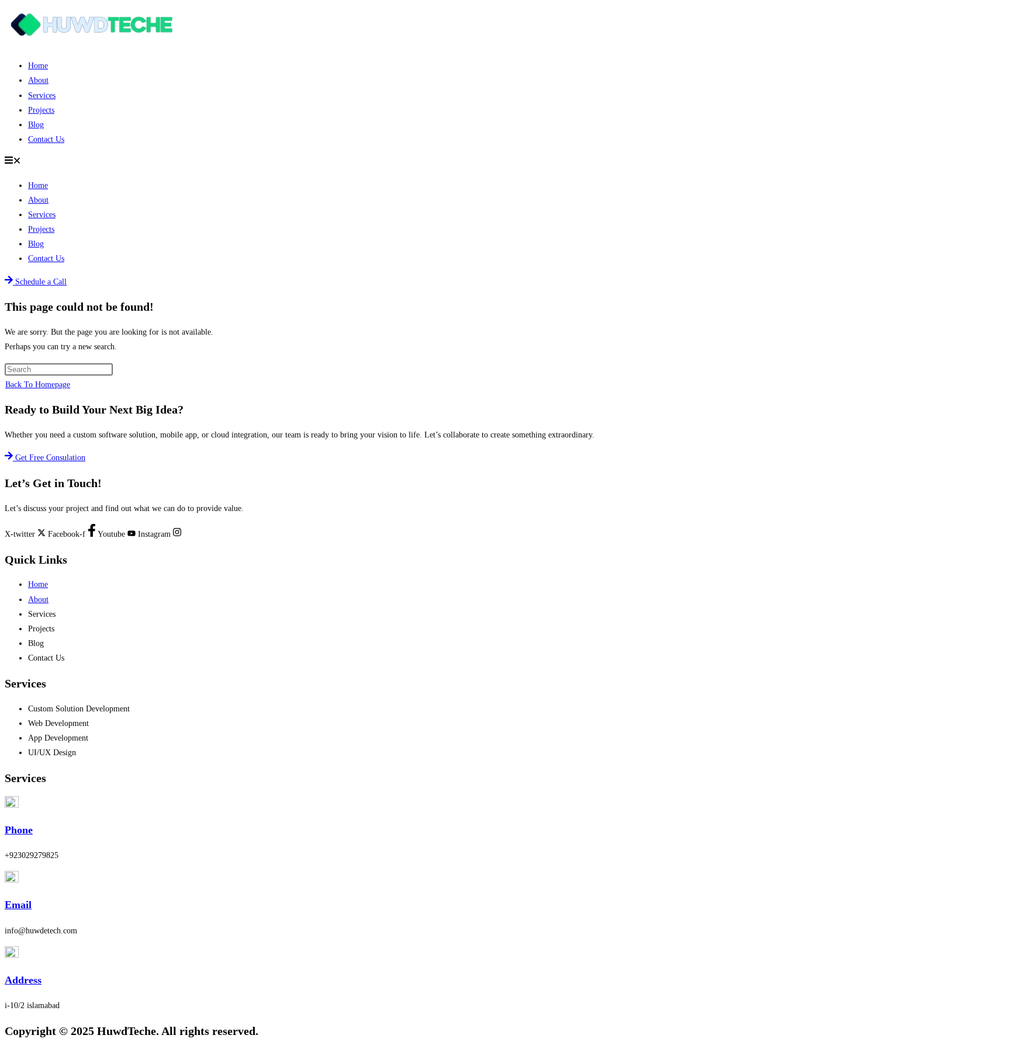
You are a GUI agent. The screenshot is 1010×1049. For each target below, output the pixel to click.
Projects (41, 110)
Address (23, 980)
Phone (19, 830)
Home (38, 65)
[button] (505, 162)
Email (18, 905)
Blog (36, 124)
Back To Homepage (37, 384)
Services (42, 95)
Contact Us (46, 139)
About (38, 80)
